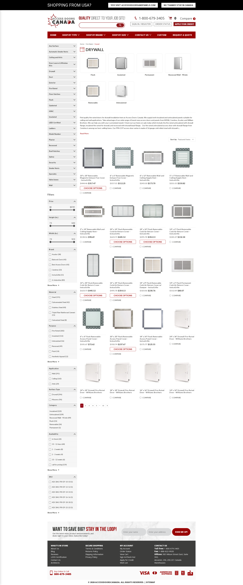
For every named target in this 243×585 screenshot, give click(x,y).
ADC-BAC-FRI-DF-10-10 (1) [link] (62, 482)
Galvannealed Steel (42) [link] (61, 302)
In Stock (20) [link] (56, 439)
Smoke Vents (54, 168)
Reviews (54, 554)
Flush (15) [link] (53, 421)
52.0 (73, 239)
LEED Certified (54, 123)
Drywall (52, 71)
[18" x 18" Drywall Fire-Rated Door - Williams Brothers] (123, 372)
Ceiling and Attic (55, 57)
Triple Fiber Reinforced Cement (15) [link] (63, 314)
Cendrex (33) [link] (57, 270)
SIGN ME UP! (181, 532)
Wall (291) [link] (56, 374)
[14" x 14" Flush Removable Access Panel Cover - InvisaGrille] (153, 319)
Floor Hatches (54, 94)
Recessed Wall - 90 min (178, 75)
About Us (55, 548)
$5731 (72, 207)
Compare (187, 18)
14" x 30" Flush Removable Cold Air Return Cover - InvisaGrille (91, 285)
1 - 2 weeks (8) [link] (57, 449)
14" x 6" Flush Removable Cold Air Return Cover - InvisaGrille (180, 231)
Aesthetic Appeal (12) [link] (60, 356)
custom (161, 35)
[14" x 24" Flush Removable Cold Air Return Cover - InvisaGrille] (123, 265)
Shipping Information (94, 554)
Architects (55, 562)
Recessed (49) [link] (57, 346)
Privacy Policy (91, 557)
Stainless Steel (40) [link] (59, 307)
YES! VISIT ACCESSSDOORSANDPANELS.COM (133, 5)
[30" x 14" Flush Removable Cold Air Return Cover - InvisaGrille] (123, 211)
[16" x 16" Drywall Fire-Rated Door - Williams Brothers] (153, 372)
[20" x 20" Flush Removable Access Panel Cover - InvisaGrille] (123, 319)
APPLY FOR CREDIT (184, 24)
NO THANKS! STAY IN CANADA (178, 5)
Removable (93, 103)
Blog (53, 551)
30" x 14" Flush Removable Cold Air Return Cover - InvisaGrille (121, 231)
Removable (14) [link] (55, 424)
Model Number (55, 134)
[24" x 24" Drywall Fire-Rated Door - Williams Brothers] (93, 372)
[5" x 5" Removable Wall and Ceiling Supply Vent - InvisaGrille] (182, 158)
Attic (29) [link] (55, 384)
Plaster (52, 140)
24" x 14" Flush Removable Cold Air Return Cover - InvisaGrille (151, 231)
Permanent (149, 75)
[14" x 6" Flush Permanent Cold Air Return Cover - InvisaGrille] (182, 265)
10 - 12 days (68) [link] (58, 444)
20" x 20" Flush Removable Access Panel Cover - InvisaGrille (121, 338)
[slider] (50, 210)
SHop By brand (94, 35)
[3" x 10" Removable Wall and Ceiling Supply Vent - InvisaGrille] (93, 211)
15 (103, 406)
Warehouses (159, 562)
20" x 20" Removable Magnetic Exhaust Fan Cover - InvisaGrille (92, 178)
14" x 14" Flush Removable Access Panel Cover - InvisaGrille (151, 338)
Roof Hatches (54, 151)
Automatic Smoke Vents (58, 52)
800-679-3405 (62, 574)
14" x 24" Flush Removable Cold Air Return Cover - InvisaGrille (121, 285)
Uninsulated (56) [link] (58, 341)
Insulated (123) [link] (55, 411)
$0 (50, 207)
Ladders (52, 128)
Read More (84, 133)
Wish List (124, 562)
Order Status (162, 24)
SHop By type (69, 35)
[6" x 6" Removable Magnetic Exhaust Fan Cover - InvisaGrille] (123, 158)
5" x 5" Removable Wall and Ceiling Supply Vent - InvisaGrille (181, 178)
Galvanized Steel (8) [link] (59, 320)
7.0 (50, 239)
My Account (125, 548)
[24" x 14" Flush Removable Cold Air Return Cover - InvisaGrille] (153, 211)
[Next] (107, 406)
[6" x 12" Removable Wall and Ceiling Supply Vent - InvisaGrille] (153, 158)
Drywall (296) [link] (57, 394)
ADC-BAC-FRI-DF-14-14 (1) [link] (62, 492)
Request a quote (182, 35)
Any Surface (54, 46)
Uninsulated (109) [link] (56, 414)
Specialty (52, 174)
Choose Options (93, 188)
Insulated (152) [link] (57, 336)
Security (52, 163)
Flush (51, 100)
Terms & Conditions (94, 548)
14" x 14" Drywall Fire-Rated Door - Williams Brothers (181, 391)
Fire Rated (53, 88)
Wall (51, 185)
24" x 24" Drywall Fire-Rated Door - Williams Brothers (92, 391)
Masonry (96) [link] (57, 400)
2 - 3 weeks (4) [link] (57, 454)
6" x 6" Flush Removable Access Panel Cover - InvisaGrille (90, 338)
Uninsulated (121, 103)
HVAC (51, 111)
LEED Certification (59, 557)
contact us (142, 35)
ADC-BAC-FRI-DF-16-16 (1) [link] (62, 497)
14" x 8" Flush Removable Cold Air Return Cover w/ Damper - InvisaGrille (150, 285)
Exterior (52, 83)
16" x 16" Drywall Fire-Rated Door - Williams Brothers (152, 391)
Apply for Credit (127, 560)
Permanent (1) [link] (55, 428)
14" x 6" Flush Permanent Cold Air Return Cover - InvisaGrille (180, 285)
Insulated (53, 117)
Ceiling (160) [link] (56, 379)
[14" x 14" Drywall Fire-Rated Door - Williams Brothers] (182, 372)
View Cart (124, 554)
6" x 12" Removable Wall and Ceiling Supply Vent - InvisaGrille (152, 178)
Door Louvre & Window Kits (58, 64)
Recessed (53, 145)
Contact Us (55, 560)
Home (53, 35)
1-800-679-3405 (151, 18)
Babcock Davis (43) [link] (59, 260)
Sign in (135, 24)
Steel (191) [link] (56, 297)
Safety (51, 157)
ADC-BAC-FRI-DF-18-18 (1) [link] (62, 502)
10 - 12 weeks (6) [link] (58, 460)
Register (146, 24)
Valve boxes (53, 180)
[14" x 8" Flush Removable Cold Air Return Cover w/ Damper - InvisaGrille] (153, 265)
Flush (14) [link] (55, 351)
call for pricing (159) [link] (59, 465)
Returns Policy (91, 551)
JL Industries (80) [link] (58, 280)
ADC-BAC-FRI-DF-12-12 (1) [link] (62, 487)
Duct (51, 77)
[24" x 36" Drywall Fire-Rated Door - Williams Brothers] (182, 319)
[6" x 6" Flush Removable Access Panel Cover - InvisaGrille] (93, 319)
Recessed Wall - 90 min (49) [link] (60, 418)
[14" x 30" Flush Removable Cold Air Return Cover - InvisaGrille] (93, 265)
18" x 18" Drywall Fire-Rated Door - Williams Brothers (122, 391)
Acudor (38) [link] (56, 254)
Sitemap (150, 582)
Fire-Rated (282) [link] (58, 331)
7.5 (50, 223)
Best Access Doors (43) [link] (60, 265)
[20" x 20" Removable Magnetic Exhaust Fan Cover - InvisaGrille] (93, 158)
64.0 (73, 223)
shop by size (119, 35)
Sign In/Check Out (127, 557)
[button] (182, 139)
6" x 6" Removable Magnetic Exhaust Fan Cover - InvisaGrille (122, 178)
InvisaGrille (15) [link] (58, 275)
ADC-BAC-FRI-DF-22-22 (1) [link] (62, 507)
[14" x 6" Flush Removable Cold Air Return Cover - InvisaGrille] (182, 211)
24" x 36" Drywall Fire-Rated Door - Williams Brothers (181, 337)
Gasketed (53, 106)
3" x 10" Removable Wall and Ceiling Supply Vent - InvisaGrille (92, 231)
